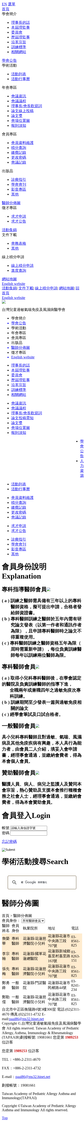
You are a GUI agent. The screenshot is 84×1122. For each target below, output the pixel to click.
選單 (11, 4)
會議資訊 (18, 96)
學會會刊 (18, 184)
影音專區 (18, 189)
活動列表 (18, 74)
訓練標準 (18, 47)
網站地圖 (9, 279)
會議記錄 (18, 162)
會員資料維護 (22, 143)
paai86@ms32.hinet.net (26, 1019)
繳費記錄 (18, 152)
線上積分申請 (22, 266)
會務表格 (18, 243)
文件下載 (25, 288)
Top (5, 1118)
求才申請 (18, 216)
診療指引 (18, 180)
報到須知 (18, 125)
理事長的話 (20, 22)
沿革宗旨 (18, 42)
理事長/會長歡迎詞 (26, 106)
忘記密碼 (9, 842)
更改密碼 (18, 157)
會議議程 (18, 101)
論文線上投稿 (22, 111)
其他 (15, 194)
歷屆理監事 (20, 37)
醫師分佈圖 (11, 203)
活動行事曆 (20, 79)
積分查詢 (18, 148)
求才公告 (18, 221)
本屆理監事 (20, 27)
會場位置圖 (20, 121)
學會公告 (9, 60)
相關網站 (18, 52)
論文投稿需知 (22, 418)
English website (13, 284)
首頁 (5, 9)
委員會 (16, 32)
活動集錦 (9, 230)
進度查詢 (18, 270)
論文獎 (16, 116)
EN (4, 4)
